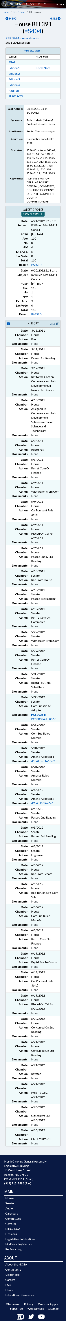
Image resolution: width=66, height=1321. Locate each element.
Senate (9, 1203)
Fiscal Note (43, 68)
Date (53, 323)
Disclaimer (12, 1304)
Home (6, 12)
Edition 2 (14, 73)
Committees (13, 1218)
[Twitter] (31, 1316)
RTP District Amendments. (22, 38)
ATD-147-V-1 (42, 803)
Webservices (35, 1308)
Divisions (11, 1234)
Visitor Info (12, 1274)
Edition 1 (14, 68)
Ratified (14, 90)
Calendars (11, 1213)
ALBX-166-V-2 (43, 761)
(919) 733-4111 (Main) (18, 1179)
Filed (12, 62)
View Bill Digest (33, 50)
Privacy (29, 1304)
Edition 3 (14, 79)
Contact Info (13, 1269)
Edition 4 (14, 85)
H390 (12, 18)
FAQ (8, 1284)
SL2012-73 (16, 96)
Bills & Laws (19, 12)
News (9, 1290)
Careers (10, 1279)
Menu (59, 4)
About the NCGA (16, 1264)
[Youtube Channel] (41, 1316)
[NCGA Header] (28, 4)
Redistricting (13, 1249)
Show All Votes (31, 214)
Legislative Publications (20, 1239)
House (9, 1198)
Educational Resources (19, 1295)
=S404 (33, 31)
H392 (54, 18)
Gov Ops (10, 1223)
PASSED (36, 264)
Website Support (49, 1304)
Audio (9, 1208)
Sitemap (53, 1308)
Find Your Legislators (18, 1244)
